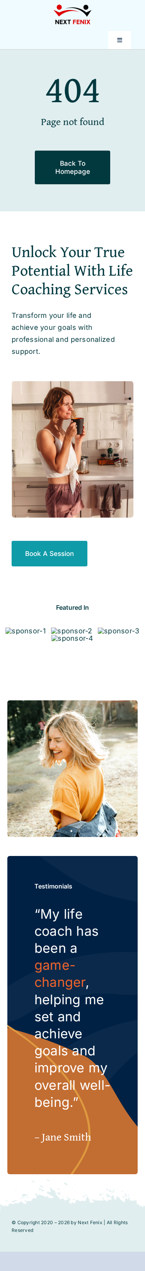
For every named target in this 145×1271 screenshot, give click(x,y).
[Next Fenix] (72, 7)
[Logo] (25, 631)
